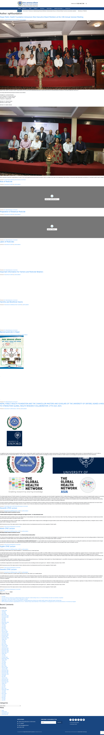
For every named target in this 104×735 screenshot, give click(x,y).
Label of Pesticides (7, 494)
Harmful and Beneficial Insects (11, 554)
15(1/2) (45, 332)
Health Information (58, 8)
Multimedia (49, 8)
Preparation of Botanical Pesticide (12, 338)
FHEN (30, 8)
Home (19, 8)
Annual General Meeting (9, 179)
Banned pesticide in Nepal (10, 585)
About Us (24, 8)
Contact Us (67, 8)
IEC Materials (7, 336)
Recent (16, 179)
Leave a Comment (22, 179)
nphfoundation (23, 19)
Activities (42, 8)
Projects (35, 8)
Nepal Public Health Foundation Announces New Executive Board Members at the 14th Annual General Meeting (42, 17)
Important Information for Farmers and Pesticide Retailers (21, 524)
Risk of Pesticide (6, 181)
